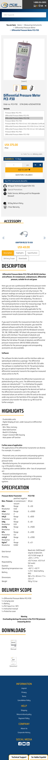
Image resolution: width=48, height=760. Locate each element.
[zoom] (24, 81)
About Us (24, 728)
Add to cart (23, 169)
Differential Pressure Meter (25, 27)
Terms (24, 696)
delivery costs (37, 154)
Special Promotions (15, 189)
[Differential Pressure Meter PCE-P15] (24, 115)
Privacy (24, 692)
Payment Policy (24, 718)
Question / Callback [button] (24, 174)
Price (6, 148)
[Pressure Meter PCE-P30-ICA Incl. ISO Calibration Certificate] (24, 123)
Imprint (24, 688)
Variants (6, 108)
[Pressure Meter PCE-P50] (24, 131)
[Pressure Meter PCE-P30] (24, 121)
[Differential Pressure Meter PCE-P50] (24, 134)
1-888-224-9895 (40, 2)
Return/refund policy (24, 714)
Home (19, 25)
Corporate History (24, 732)
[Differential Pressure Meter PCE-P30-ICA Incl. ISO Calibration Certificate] (24, 129)
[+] (40, 165)
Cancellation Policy (24, 700)
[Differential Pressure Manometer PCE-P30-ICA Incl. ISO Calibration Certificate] (24, 126)
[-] (35, 165)
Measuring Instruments (33, 25)
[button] (3, 238)
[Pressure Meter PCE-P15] (24, 112)
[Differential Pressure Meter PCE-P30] (24, 118)
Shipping (24, 710)
